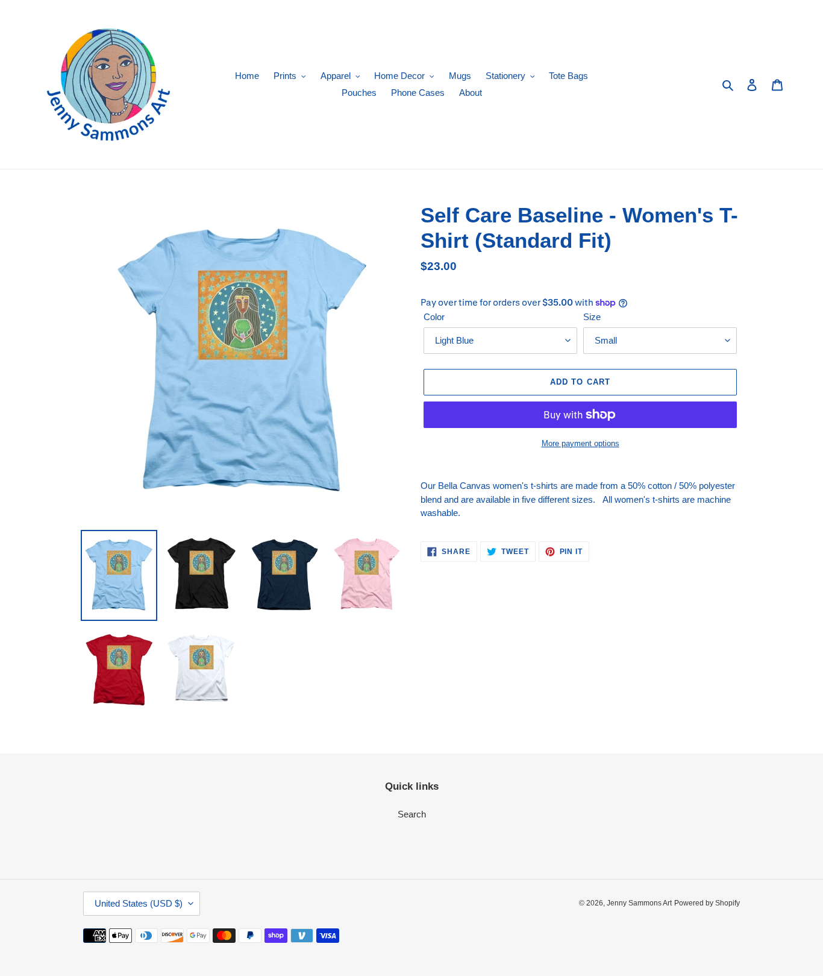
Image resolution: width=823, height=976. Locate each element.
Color (434, 317)
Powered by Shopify (707, 903)
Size (592, 317)
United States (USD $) (139, 903)
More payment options (580, 443)
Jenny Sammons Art (639, 903)
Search (412, 814)
